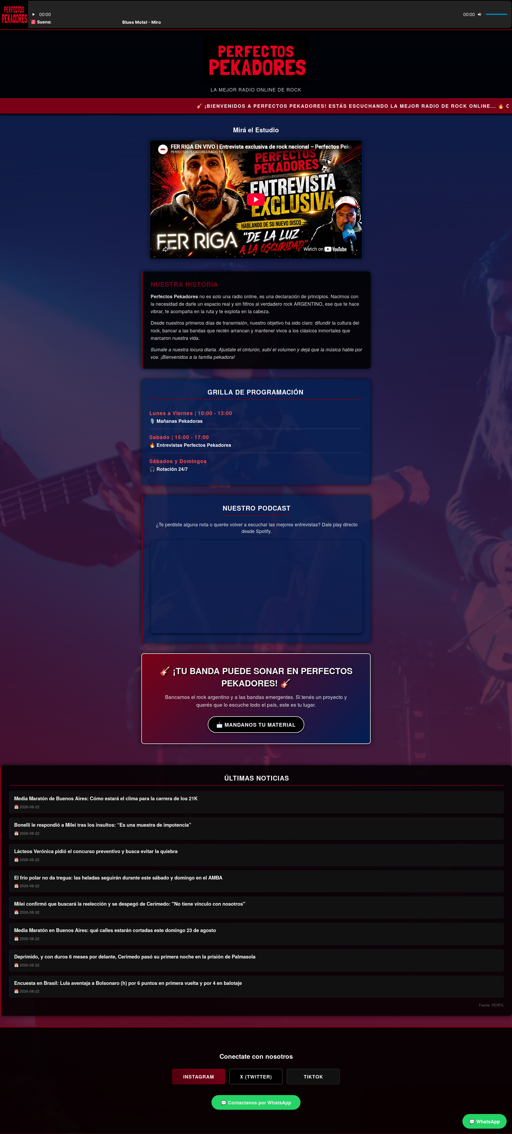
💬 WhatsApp (484, 1121)
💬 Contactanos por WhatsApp (256, 1102)
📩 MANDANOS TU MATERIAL (256, 724)
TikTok (313, 1076)
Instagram (198, 1076)
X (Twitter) (256, 1076)
